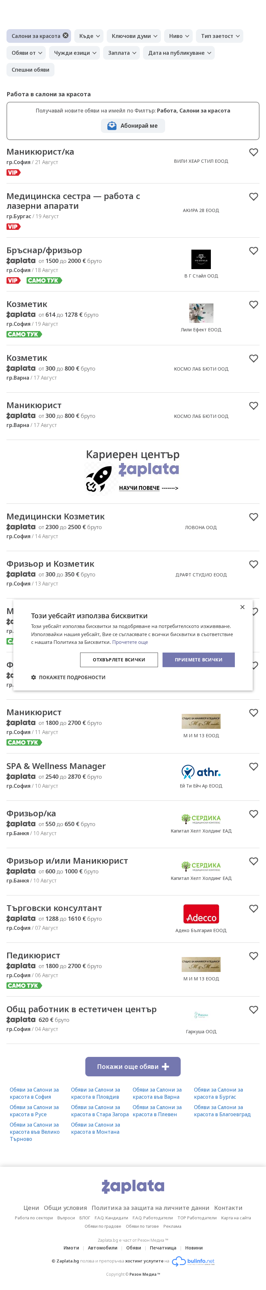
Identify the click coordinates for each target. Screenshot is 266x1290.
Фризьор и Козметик (50, 563)
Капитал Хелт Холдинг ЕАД (201, 831)
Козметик (26, 304)
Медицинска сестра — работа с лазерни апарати (73, 200)
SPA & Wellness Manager (56, 766)
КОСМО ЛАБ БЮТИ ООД (201, 369)
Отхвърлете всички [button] (119, 660)
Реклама (172, 1226)
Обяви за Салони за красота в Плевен (157, 1111)
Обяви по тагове (142, 1226)
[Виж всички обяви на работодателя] (201, 268)
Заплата (119, 52)
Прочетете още (130, 642)
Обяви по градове (103, 1226)
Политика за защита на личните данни (150, 1208)
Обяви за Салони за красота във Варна (157, 1093)
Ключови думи (131, 36)
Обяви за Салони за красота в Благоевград (222, 1111)
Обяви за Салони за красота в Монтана (95, 1128)
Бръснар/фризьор (44, 250)
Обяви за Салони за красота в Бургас (218, 1093)
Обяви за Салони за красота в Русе (34, 1111)
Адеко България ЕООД (201, 930)
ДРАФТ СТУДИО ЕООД (201, 575)
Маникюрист (34, 405)
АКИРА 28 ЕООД (201, 210)
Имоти (71, 1248)
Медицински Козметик (55, 516)
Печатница (163, 1248)
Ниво (176, 36)
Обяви (133, 1248)
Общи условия (65, 1208)
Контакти (228, 1208)
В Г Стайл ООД (201, 276)
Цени (31, 1208)
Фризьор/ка (31, 813)
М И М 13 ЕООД (201, 735)
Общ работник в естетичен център (81, 1009)
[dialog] (133, 644)
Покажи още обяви (128, 1066)
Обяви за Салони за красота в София (34, 1093)
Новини (194, 1248)
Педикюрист (33, 955)
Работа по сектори (34, 1218)
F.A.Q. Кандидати (111, 1218)
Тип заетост (217, 36)
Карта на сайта (236, 1218)
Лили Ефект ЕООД (201, 329)
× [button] (242, 607)
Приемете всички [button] (199, 660)
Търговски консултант (54, 908)
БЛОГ (84, 1218)
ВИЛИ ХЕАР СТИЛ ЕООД (201, 161)
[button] (68, 677)
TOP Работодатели (197, 1218)
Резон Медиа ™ (144, 1274)
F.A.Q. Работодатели (153, 1218)
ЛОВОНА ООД (201, 527)
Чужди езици (72, 52)
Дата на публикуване (176, 52)
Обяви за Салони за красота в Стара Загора (100, 1111)
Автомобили (102, 1248)
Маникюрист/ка (40, 151)
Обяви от (24, 52)
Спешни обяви (30, 69)
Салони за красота (36, 36)
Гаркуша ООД (201, 1031)
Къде (86, 36)
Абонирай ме (139, 125)
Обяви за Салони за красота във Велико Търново (35, 1131)
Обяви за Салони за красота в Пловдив (95, 1093)
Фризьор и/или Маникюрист (67, 860)
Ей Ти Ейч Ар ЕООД (201, 786)
